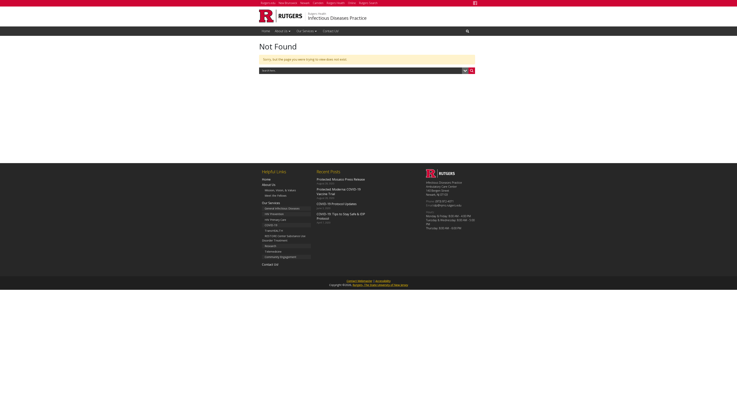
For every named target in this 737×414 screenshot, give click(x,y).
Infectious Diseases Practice (337, 18)
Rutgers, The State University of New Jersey (380, 285)
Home (266, 31)
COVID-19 (271, 225)
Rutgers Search (368, 3)
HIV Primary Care (275, 220)
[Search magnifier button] (471, 70)
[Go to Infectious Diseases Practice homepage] (440, 176)
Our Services (305, 31)
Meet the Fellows (276, 195)
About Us (281, 31)
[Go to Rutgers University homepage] (281, 16)
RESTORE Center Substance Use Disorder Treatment (284, 238)
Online (352, 3)
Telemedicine (273, 251)
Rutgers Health (336, 3)
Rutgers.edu (268, 3)
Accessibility (383, 281)
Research (270, 246)
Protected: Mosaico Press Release (341, 179)
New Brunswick (288, 3)
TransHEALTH (274, 230)
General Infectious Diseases (282, 208)
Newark (305, 3)
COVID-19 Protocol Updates (337, 204)
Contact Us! (331, 31)
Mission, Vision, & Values (280, 190)
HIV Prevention (274, 214)
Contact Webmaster (359, 281)
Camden (318, 3)
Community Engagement (280, 257)
